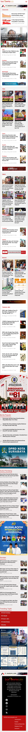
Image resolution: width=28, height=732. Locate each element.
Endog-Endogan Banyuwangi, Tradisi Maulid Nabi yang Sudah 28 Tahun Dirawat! (10, 75)
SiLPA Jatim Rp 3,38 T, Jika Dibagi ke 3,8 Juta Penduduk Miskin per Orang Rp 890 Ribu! (10, 355)
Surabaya (4, 60)
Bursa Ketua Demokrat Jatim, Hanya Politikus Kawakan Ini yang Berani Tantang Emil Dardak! (10, 136)
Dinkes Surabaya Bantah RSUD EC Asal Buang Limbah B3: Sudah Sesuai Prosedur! (13, 36)
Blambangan (5, 71)
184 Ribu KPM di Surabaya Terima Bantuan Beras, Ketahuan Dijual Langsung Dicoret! (10, 231)
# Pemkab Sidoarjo (5, 621)
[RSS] (7, 713)
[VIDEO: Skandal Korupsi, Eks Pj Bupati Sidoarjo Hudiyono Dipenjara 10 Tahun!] (7, 96)
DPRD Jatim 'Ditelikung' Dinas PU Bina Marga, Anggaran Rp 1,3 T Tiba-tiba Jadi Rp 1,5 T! (9, 312)
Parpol (3, 133)
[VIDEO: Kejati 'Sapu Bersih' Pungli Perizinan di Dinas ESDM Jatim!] (20, 96)
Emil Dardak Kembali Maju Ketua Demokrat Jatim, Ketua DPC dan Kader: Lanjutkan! (14, 430)
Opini (3, 49)
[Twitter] (7, 703)
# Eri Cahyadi (4, 615)
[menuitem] (3, 44)
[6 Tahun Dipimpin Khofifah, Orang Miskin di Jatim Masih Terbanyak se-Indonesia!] (6, 21)
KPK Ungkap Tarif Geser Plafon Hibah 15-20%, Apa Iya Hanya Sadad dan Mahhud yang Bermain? (20, 219)
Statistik (5, 10)
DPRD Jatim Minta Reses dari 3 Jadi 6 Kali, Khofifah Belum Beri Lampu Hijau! (10, 366)
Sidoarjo (4, 239)
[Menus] (26, 1)
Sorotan (4, 145)
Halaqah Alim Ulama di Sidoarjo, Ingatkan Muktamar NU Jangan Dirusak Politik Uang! (14, 424)
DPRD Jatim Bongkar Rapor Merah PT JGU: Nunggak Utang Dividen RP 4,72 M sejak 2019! (10, 334)
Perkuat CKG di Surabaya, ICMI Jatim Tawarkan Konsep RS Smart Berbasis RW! (10, 159)
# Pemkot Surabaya (5, 612)
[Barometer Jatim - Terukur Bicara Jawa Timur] (7, 1)
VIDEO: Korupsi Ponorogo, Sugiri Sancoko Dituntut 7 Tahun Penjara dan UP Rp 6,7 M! (20, 125)
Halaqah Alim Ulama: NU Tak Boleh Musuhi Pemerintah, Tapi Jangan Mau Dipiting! (10, 243)
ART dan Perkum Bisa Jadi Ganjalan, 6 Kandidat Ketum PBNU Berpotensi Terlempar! (10, 148)
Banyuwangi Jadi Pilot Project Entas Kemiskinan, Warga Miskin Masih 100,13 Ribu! (18, 14)
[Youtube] (7, 710)
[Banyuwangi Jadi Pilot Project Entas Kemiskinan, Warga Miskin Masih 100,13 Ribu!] (6, 15)
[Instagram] (7, 707)
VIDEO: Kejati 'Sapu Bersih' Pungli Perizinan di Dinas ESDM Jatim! (20, 105)
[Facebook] (7, 700)
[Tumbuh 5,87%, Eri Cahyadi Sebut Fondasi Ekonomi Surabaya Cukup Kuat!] (20, 284)
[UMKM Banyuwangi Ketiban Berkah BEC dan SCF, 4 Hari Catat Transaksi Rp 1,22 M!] (20, 265)
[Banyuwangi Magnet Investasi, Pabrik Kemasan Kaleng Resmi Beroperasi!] (7, 284)
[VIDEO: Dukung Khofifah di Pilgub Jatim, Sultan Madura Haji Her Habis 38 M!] (7, 115)
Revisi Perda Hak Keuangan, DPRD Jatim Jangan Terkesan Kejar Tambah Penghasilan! (10, 344)
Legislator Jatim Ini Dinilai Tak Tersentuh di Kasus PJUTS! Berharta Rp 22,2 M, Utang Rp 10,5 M (7, 203)
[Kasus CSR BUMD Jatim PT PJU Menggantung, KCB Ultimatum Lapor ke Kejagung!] (20, 195)
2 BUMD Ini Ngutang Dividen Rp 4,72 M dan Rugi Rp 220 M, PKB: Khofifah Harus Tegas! (10, 323)
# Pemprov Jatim (5, 618)
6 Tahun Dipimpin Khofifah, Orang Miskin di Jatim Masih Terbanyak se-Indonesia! (18, 20)
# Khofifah (3, 624)
